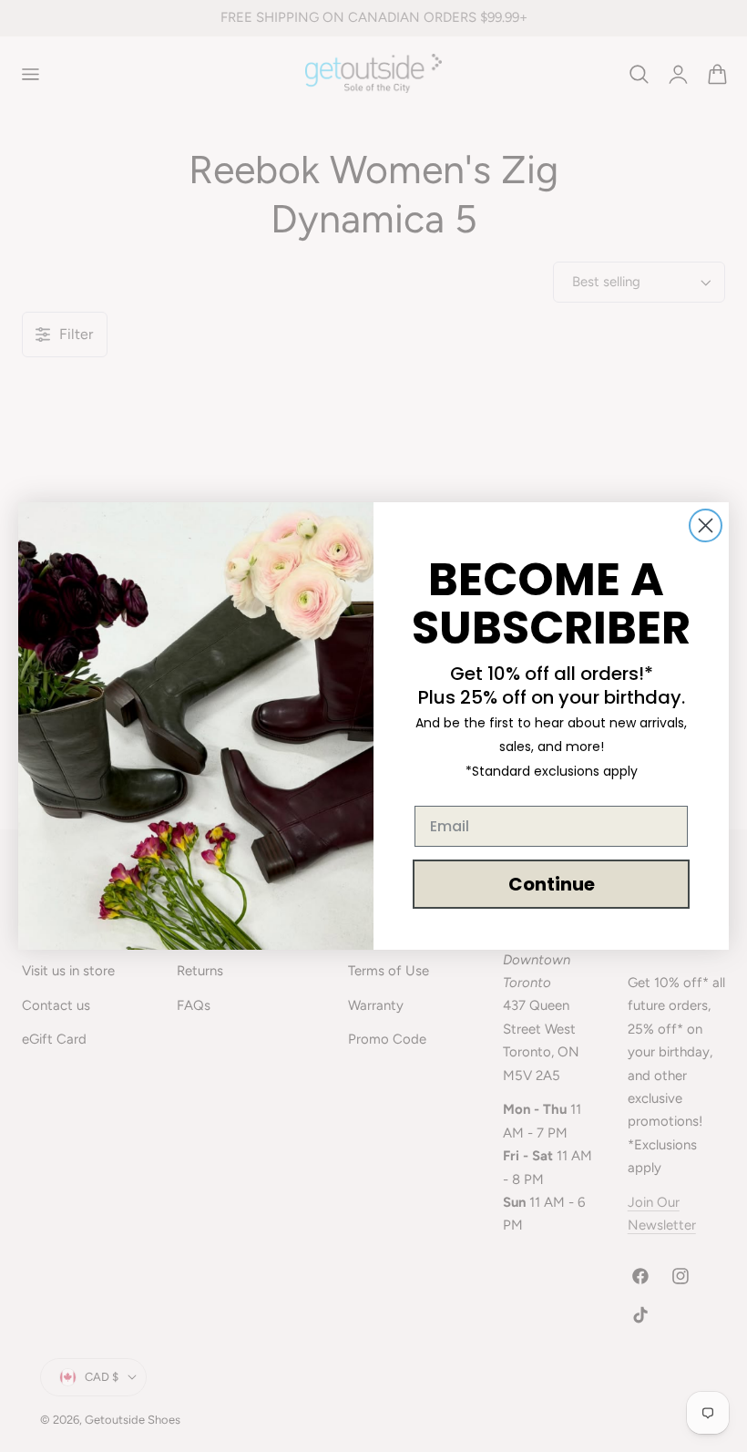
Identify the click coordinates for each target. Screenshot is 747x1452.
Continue (551, 884)
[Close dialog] (705, 525)
